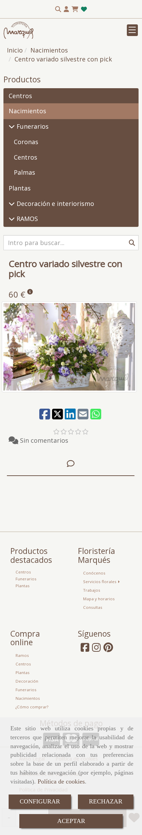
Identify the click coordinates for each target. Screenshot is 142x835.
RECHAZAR (105, 801)
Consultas (92, 607)
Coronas (26, 142)
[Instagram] (96, 649)
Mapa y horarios (99, 598)
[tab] (70, 464)
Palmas (24, 172)
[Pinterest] (108, 649)
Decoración (27, 681)
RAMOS (26, 218)
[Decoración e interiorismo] (12, 203)
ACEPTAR (71, 820)
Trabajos (91, 590)
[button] (66, 9)
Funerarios (32, 126)
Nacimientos (27, 111)
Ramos (22, 655)
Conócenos (94, 573)
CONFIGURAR (40, 801)
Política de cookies (61, 781)
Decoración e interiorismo (54, 203)
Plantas (20, 188)
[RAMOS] (12, 218)
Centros (20, 96)
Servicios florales (100, 581)
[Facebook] (85, 649)
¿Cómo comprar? (32, 706)
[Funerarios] (12, 126)
